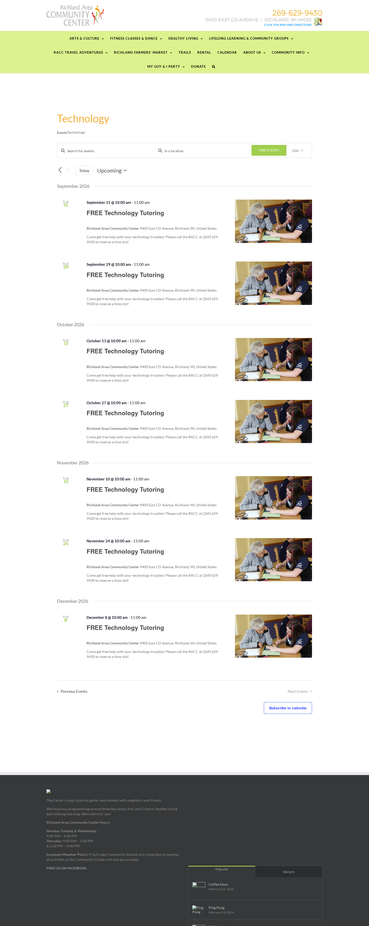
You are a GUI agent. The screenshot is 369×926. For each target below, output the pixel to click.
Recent (289, 872)
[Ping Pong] (198, 909)
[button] (213, 66)
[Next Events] (68, 171)
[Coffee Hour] (198, 888)
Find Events (269, 150)
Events (62, 132)
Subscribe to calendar (288, 707)
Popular (221, 869)
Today (84, 170)
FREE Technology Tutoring (125, 212)
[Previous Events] (60, 170)
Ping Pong (216, 907)
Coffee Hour (218, 884)
